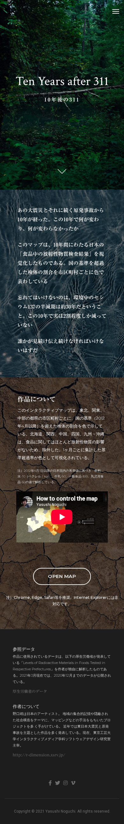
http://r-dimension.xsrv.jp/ (39, 755)
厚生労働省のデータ (30, 691)
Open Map (62, 576)
